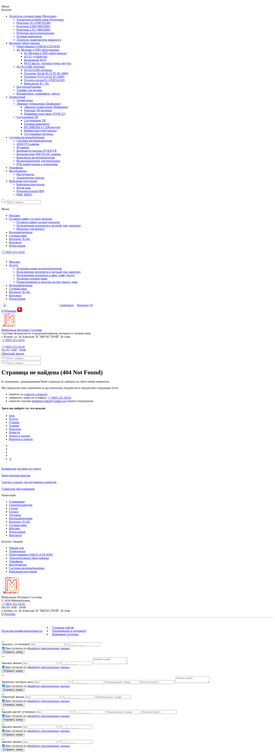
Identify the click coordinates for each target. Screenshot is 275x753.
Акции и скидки (19, 435)
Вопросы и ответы (21, 439)
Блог (12, 415)
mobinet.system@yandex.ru (48, 401)
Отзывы (14, 422)
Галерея (14, 425)
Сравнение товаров (44, 305)
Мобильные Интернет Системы (21, 330)
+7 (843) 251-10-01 (13, 252)
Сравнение (66, 305)
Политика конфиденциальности (21, 630)
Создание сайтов (63, 627)
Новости (14, 432)
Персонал (15, 429)
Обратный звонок (12, 353)
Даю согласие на (37, 648)
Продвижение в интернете (69, 630)
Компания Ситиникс (65, 634)
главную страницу (36, 394)
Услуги (13, 419)
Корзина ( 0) (85, 305)
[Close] (2, 641)
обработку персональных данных (48, 648)
